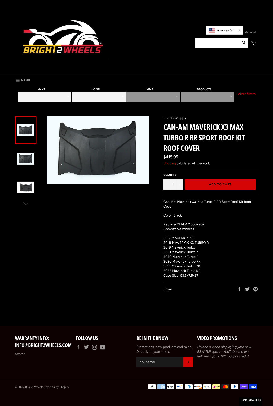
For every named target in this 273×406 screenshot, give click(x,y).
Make (41, 89)
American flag (225, 30)
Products (204, 89)
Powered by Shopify (56, 387)
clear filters (245, 94)
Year (150, 89)
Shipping (169, 163)
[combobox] (224, 30)
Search (20, 354)
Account (250, 32)
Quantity (169, 174)
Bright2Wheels (34, 387)
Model (95, 89)
